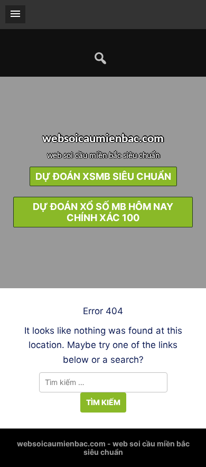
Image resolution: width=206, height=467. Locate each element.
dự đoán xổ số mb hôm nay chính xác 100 (103, 212)
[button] (15, 14)
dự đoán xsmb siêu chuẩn (103, 176)
